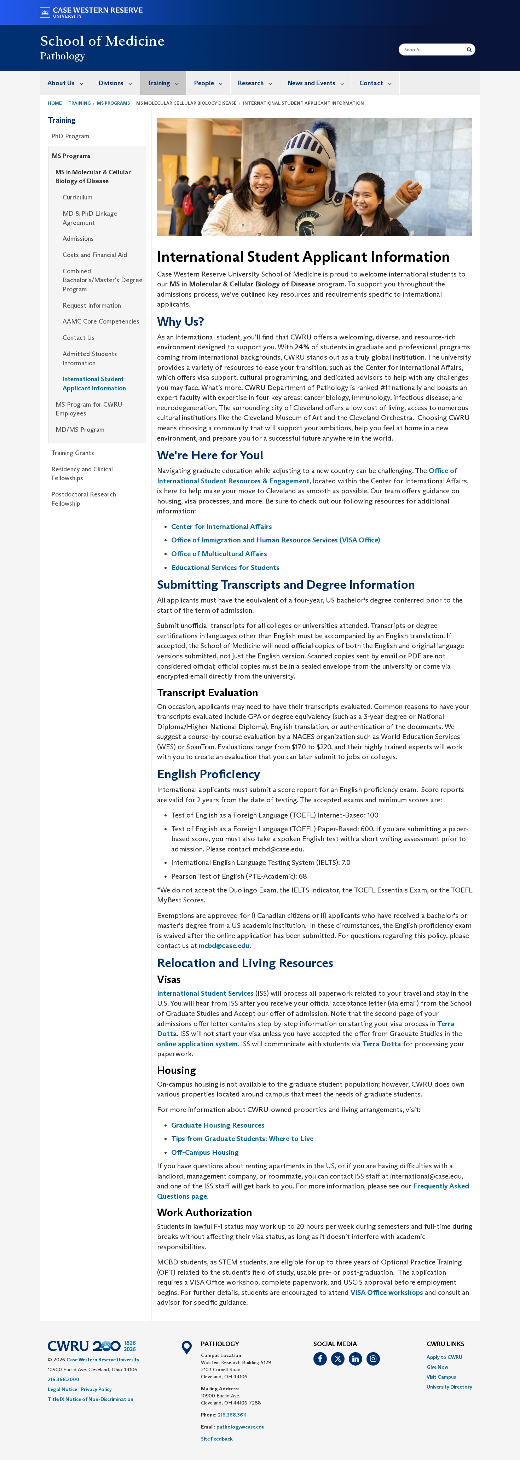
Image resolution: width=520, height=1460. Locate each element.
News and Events (311, 83)
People (204, 83)
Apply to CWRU (444, 1357)
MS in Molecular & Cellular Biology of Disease (93, 176)
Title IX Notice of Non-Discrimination (90, 1399)
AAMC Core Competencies (101, 321)
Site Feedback (217, 1439)
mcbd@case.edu (224, 945)
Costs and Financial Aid (95, 255)
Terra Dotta (381, 1044)
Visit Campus (441, 1377)
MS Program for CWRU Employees (89, 409)
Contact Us (78, 338)
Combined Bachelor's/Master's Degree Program (103, 280)
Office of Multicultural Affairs (219, 553)
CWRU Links (445, 1344)
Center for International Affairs (221, 526)
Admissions (78, 239)
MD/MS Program (80, 430)
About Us (61, 83)
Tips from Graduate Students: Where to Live (242, 1138)
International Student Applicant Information (94, 383)
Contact (371, 83)
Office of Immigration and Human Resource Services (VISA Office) (275, 540)
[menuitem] (65, 83)
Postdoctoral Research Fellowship (83, 498)
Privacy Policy (96, 1389)
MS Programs (113, 103)
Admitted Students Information (90, 358)
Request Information (92, 305)
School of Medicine (102, 41)
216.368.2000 (63, 1379)
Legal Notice (62, 1389)
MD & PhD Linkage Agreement (90, 218)
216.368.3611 (232, 1415)
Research (251, 83)
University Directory (449, 1387)
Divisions (111, 83)
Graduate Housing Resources (218, 1125)
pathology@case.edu (240, 1427)
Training (159, 83)
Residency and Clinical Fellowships (82, 473)
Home (55, 103)
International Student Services (205, 993)
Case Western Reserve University (103, 1359)
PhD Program (70, 136)
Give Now (437, 1367)
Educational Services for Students (225, 567)
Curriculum (78, 197)
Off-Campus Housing (206, 1152)
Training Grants (72, 453)
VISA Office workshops (387, 1292)
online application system (197, 1044)
